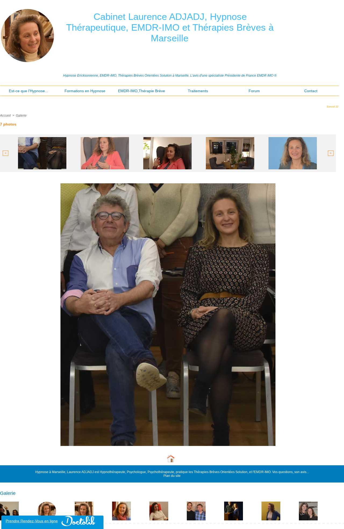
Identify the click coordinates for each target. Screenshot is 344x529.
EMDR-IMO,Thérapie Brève (141, 91)
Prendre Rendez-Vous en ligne (32, 521)
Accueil (5, 115)
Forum (254, 91)
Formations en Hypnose (84, 91)
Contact (310, 91)
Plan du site (172, 476)
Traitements (198, 91)
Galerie (21, 115)
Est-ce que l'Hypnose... (28, 91)
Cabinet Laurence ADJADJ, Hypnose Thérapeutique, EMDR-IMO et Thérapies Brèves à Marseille (170, 27)
